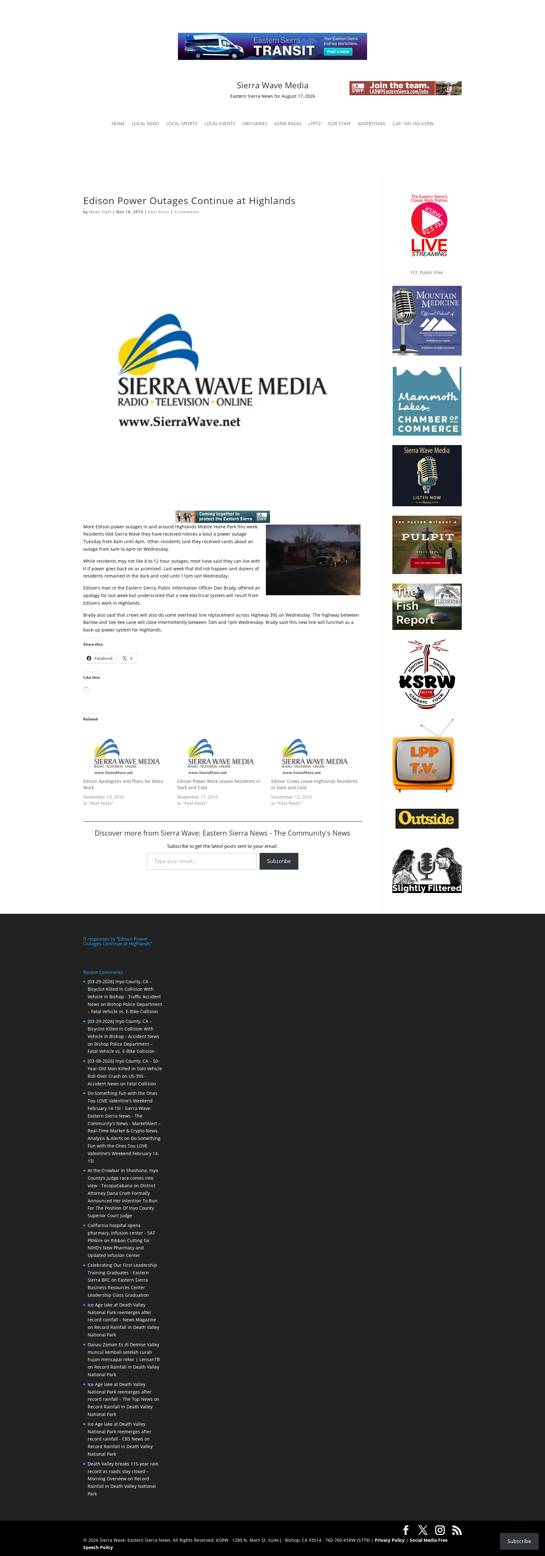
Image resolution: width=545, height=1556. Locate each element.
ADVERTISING (372, 123)
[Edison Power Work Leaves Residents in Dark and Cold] (221, 753)
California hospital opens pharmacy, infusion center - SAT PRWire (121, 1232)
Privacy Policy (390, 1540)
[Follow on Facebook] (120, 86)
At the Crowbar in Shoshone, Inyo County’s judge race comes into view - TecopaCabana (123, 1178)
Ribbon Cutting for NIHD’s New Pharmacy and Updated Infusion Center (119, 1248)
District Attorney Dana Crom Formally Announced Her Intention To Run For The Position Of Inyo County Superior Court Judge (122, 1200)
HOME (118, 123)
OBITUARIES (254, 123)
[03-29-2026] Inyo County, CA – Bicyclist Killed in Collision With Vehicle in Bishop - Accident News (123, 1028)
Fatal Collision (141, 1084)
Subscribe (279, 861)
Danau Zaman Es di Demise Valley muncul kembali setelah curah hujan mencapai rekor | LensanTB (124, 1352)
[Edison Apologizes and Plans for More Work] (127, 753)
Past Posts (158, 211)
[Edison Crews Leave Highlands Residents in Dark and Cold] (315, 753)
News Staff (100, 211)
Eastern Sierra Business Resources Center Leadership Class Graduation (118, 1287)
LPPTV (314, 123)
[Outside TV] (427, 827)
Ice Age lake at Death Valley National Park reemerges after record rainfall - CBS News (119, 1431)
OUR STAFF (339, 123)
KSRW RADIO (288, 123)
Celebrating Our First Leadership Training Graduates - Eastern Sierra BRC (122, 1272)
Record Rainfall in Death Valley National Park (122, 1486)
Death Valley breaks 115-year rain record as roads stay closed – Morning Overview (123, 1471)
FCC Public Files (427, 272)
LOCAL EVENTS (219, 123)
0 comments (186, 211)
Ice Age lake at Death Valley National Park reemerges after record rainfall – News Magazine (122, 1312)
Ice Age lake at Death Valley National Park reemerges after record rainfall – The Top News (120, 1391)
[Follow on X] (146, 86)
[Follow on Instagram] (133, 86)
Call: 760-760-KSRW (413, 123)
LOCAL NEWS (145, 123)
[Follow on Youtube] (158, 86)
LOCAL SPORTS (181, 123)
